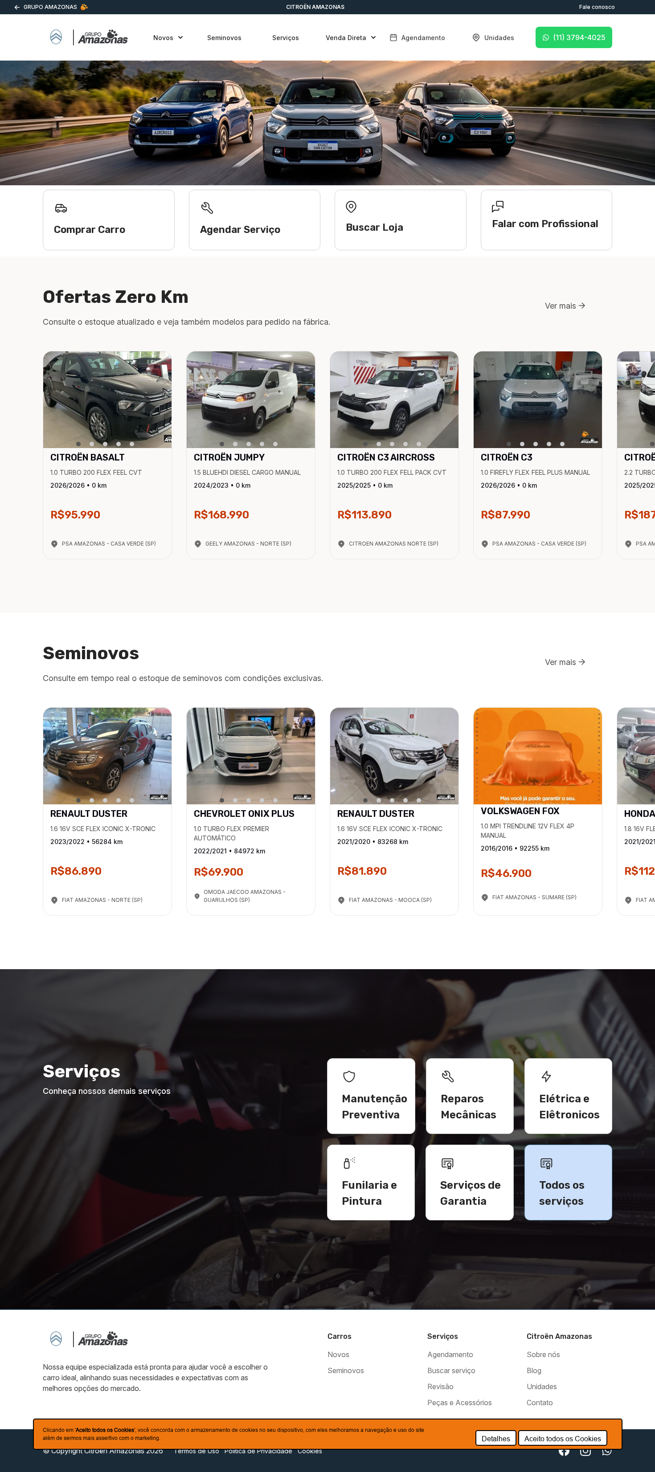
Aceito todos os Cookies (562, 1439)
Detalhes (496, 1439)
